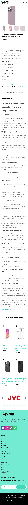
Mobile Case (20, 86)
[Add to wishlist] (3, 326)
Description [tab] (10, 92)
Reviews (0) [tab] (19, 92)
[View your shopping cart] (23, 2)
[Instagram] (7, 428)
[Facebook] (3, 428)
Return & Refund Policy (18, 500)
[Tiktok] (11, 428)
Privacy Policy (7, 500)
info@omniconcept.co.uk (8, 459)
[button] (2, 398)
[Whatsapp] (15, 428)
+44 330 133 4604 (6, 453)
